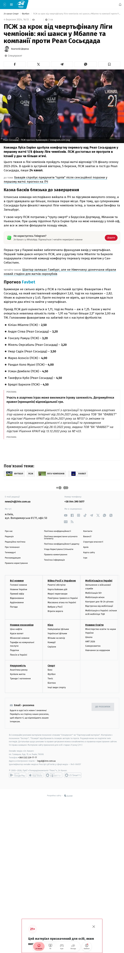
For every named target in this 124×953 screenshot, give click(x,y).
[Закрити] (94, 927)
